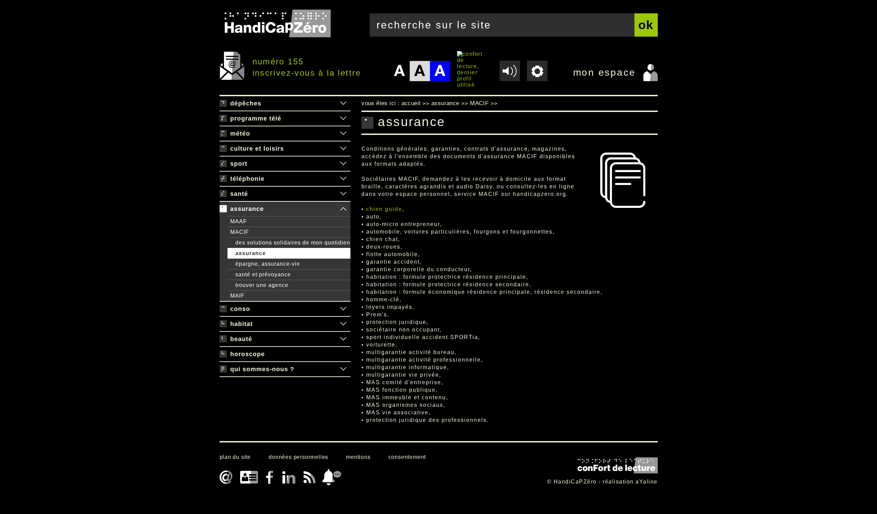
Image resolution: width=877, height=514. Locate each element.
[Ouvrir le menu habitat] (343, 324)
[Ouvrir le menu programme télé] (343, 118)
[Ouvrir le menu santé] (343, 194)
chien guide (384, 209)
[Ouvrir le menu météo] (343, 133)
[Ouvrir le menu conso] (343, 309)
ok (646, 25)
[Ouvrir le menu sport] (343, 163)
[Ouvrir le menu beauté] (343, 339)
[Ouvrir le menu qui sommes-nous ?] (343, 369)
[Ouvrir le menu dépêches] (343, 103)
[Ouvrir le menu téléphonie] (343, 179)
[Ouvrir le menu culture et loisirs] (343, 148)
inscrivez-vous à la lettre (306, 72)
